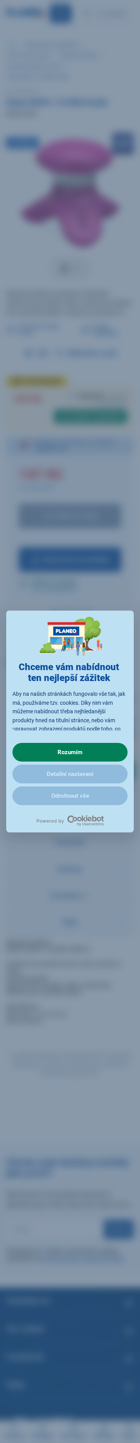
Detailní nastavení (70, 774)
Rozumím (70, 752)
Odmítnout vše (70, 795)
